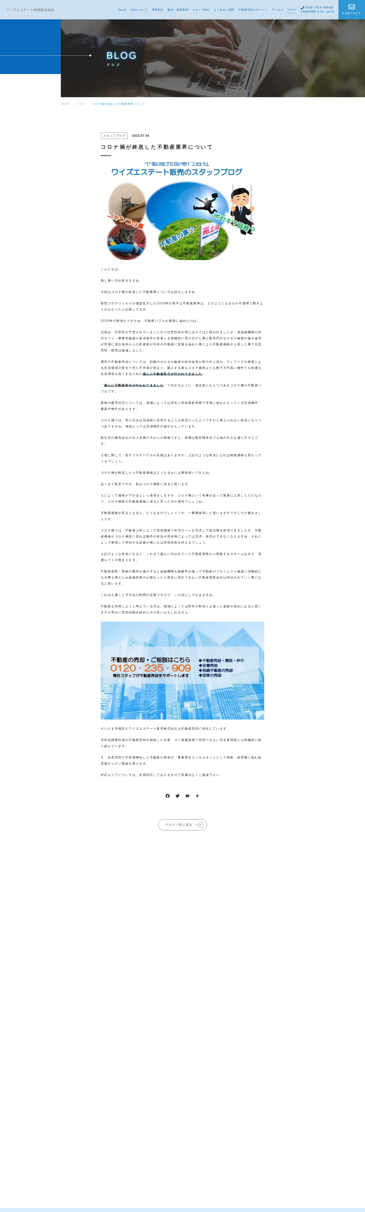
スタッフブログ (114, 135)
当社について (139, 9)
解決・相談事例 (178, 9)
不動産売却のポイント (252, 9)
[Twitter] (178, 796)
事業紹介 (158, 9)
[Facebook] (168, 796)
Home (122, 9)
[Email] (187, 796)
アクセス (277, 9)
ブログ (291, 9)
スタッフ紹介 (201, 9)
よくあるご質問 (224, 9)
